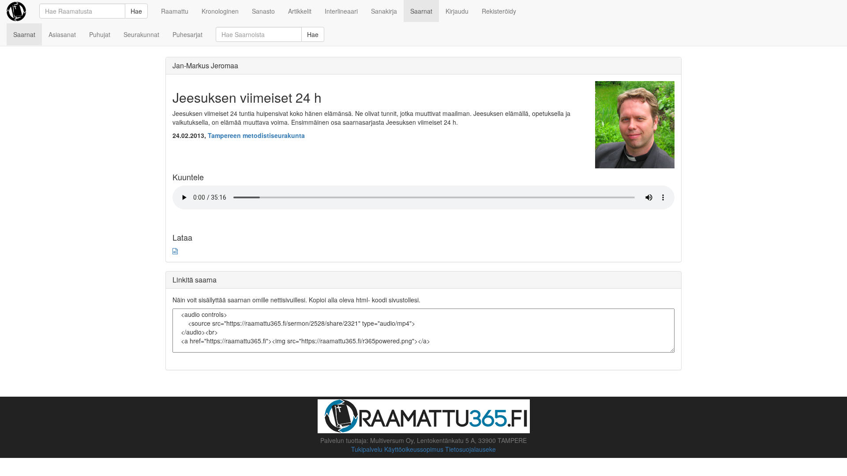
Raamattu (174, 11)
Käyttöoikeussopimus (413, 449)
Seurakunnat (141, 34)
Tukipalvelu (366, 449)
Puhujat (99, 34)
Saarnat (421, 11)
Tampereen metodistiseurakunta (256, 135)
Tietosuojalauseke (470, 449)
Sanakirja (384, 11)
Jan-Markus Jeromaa (205, 65)
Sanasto (263, 11)
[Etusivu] (16, 11)
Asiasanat (62, 34)
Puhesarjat (187, 34)
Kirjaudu (457, 11)
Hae (136, 11)
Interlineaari (341, 11)
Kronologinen (220, 11)
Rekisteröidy (499, 11)
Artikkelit (299, 11)
